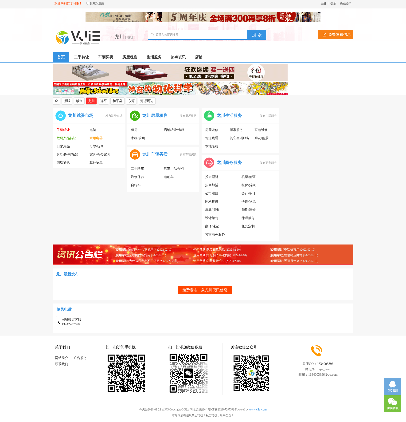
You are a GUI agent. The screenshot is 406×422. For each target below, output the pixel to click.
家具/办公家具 (100, 154)
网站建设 (211, 201)
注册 (323, 3)
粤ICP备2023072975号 (220, 409)
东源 (131, 101)
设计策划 (211, 218)
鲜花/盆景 (261, 138)
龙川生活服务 (229, 115)
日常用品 (63, 146)
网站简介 (61, 358)
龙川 (91, 101)
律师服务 (248, 218)
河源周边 (146, 101)
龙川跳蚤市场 (81, 115)
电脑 (93, 130)
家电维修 (261, 130)
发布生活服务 (268, 115)
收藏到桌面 (97, 3)
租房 (134, 130)
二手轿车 (137, 168)
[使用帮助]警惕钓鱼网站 (286, 255)
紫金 (79, 101)
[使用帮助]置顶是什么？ (286, 261)
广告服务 (80, 358)
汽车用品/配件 (174, 168)
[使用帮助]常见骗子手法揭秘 (211, 255)
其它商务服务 (215, 234)
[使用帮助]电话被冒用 (284, 249)
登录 (333, 3)
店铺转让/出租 (174, 130)
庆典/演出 (212, 210)
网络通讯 (63, 163)
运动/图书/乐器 (67, 154)
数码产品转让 (66, 138)
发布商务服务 (268, 162)
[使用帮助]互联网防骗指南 (132, 255)
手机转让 (63, 130)
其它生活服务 (240, 138)
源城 (67, 101)
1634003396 (325, 364)
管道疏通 (211, 138)
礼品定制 (248, 226)
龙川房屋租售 (155, 115)
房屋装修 (211, 130)
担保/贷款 (249, 185)
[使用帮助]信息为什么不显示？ (135, 249)
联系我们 (61, 364)
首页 (61, 57)
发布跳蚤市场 (113, 115)
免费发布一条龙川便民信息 (204, 290)
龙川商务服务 (229, 162)
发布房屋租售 (188, 115)
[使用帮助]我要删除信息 (208, 249)
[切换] (129, 37)
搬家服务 (236, 130)
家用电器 (96, 138)
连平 (103, 101)
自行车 (136, 185)
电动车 (169, 177)
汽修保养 (137, 177)
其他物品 (96, 163)
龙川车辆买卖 (155, 154)
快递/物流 (249, 201)
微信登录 (345, 3)
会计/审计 (249, 193)
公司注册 (211, 193)
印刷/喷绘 (249, 210)
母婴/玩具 (97, 146)
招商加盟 (211, 185)
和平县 (117, 101)
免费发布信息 (339, 34)
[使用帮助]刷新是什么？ (208, 261)
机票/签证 (249, 177)
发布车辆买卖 (188, 154)
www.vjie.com (258, 409)
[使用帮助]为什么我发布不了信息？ (139, 261)
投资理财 (211, 177)
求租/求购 (138, 138)
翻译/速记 (212, 226)
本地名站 (211, 146)
